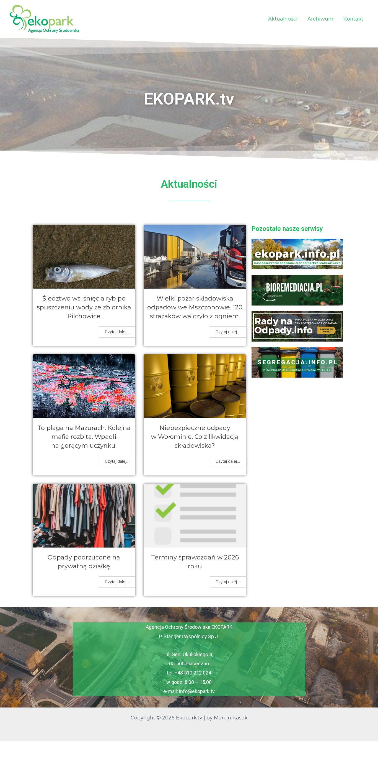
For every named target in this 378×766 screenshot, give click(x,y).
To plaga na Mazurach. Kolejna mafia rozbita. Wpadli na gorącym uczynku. (84, 436)
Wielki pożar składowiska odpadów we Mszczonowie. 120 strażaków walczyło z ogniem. (194, 307)
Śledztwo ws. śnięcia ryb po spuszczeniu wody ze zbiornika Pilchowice (84, 307)
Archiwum (320, 19)
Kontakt (353, 19)
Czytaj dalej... (117, 331)
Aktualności (282, 19)
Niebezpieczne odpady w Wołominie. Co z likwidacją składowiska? (195, 436)
